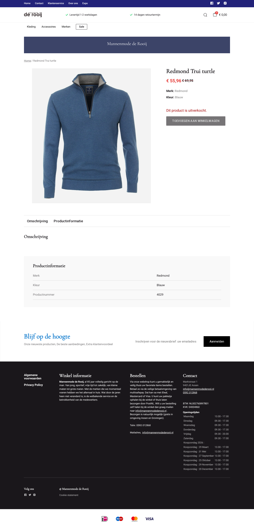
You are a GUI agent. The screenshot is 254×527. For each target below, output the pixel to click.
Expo (85, 3)
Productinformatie (68, 221)
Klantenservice (56, 3)
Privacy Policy (33, 385)
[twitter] (218, 4)
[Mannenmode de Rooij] (40, 14)
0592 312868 (190, 392)
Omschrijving (37, 221)
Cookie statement (68, 495)
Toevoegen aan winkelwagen (195, 121)
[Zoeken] (205, 15)
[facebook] (212, 4)
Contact (39, 3)
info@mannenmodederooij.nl (150, 411)
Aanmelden (217, 341)
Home (27, 3)
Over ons (73, 3)
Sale (81, 26)
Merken (66, 26)
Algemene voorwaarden (32, 376)
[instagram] (225, 4)
